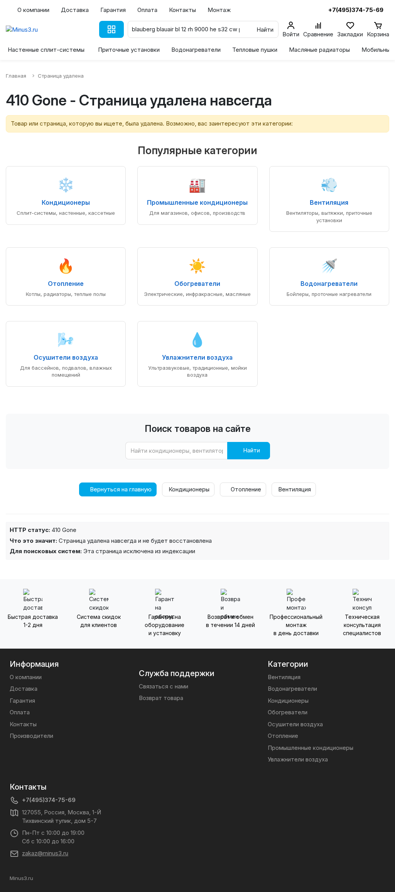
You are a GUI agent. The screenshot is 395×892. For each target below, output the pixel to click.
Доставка (75, 10)
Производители (31, 735)
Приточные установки (129, 49)
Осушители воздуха (295, 724)
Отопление (245, 489)
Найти (250, 450)
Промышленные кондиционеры (310, 747)
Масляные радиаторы (319, 49)
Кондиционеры (188, 489)
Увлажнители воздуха (298, 759)
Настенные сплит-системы (46, 49)
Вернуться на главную (120, 489)
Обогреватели (287, 712)
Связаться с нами (163, 686)
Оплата (147, 10)
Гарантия (113, 10)
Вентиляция (294, 489)
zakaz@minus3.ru (45, 853)
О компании (33, 10)
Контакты (182, 10)
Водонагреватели (196, 49)
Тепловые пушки (254, 49)
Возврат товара (161, 698)
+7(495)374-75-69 (49, 800)
